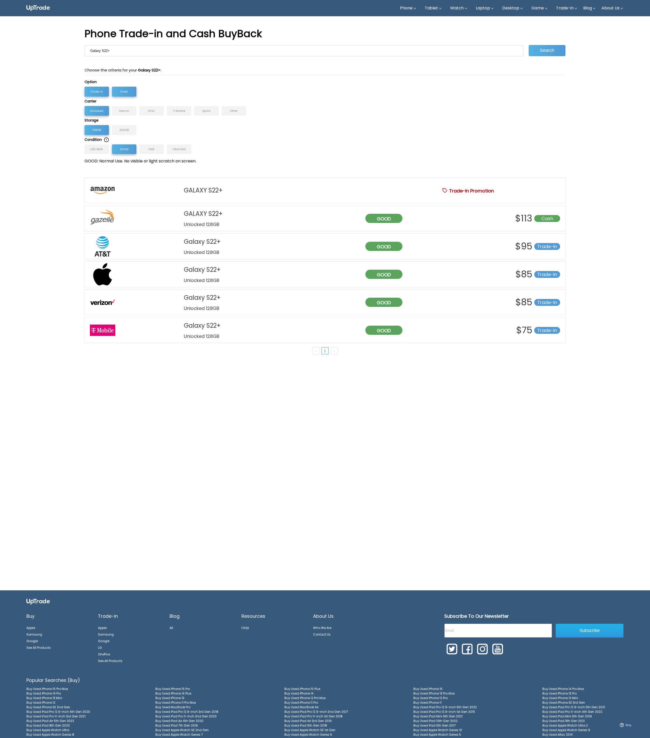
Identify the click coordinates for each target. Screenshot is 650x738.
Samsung (34, 634)
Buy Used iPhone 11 (427, 702)
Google (32, 641)
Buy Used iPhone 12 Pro (430, 698)
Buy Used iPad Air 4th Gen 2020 (179, 721)
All (171, 628)
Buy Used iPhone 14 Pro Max (563, 689)
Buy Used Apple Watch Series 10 (437, 730)
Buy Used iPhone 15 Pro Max (47, 689)
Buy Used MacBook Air (301, 707)
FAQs (245, 628)
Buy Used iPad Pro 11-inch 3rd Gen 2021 (56, 716)
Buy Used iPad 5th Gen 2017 (434, 725)
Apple (30, 628)
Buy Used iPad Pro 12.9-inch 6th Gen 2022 (445, 707)
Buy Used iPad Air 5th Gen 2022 (50, 721)
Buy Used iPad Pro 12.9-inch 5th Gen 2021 (573, 707)
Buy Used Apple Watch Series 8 (50, 734)
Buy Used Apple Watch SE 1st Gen (309, 730)
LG (100, 647)
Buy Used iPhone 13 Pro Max (434, 693)
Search (547, 50)
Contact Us (322, 634)
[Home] (38, 601)
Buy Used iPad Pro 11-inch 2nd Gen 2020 (186, 716)
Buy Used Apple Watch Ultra (47, 730)
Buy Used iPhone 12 (40, 702)
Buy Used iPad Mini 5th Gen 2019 (567, 716)
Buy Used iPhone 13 (169, 698)
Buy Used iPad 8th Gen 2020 (48, 725)
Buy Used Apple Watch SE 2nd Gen (182, 730)
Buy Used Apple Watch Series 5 (437, 734)
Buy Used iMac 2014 (557, 734)
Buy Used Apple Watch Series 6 (308, 734)
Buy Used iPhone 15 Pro (172, 689)
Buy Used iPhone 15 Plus (302, 689)
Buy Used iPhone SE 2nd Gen (48, 707)
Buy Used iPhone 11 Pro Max (175, 702)
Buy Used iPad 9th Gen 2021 (563, 721)
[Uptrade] (38, 8)
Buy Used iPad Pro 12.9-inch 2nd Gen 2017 (316, 712)
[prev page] (315, 350)
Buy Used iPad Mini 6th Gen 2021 (438, 716)
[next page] (334, 350)
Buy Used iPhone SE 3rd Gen (563, 702)
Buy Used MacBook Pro (172, 707)
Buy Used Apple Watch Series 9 (566, 730)
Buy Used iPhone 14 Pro (43, 693)
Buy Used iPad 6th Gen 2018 (305, 725)
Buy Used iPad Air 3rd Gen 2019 (308, 721)
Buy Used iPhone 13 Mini (44, 698)
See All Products (38, 647)
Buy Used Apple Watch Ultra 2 (565, 725)
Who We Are (322, 628)
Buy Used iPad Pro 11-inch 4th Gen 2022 (572, 712)
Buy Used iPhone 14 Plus (173, 693)
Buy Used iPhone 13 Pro (559, 693)
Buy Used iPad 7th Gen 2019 (176, 725)
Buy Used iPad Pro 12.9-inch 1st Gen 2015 (444, 712)
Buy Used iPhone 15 (428, 689)
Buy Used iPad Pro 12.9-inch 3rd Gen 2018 (186, 712)
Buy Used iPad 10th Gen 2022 (435, 721)
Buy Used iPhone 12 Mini (560, 698)
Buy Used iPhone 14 (299, 693)
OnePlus (104, 654)
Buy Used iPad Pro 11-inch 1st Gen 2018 (313, 716)
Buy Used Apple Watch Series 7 (179, 734)
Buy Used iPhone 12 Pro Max (305, 698)
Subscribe (589, 630)
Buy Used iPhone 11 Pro (301, 702)
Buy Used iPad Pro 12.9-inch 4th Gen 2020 (58, 712)
